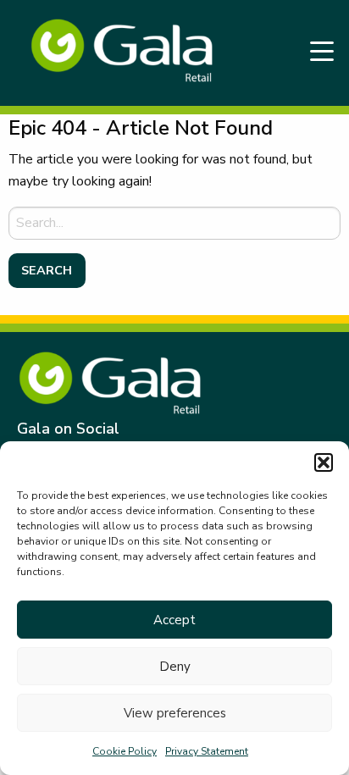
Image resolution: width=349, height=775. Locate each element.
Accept (174, 620)
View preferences (175, 713)
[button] (323, 462)
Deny (175, 666)
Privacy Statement (206, 751)
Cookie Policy (124, 751)
